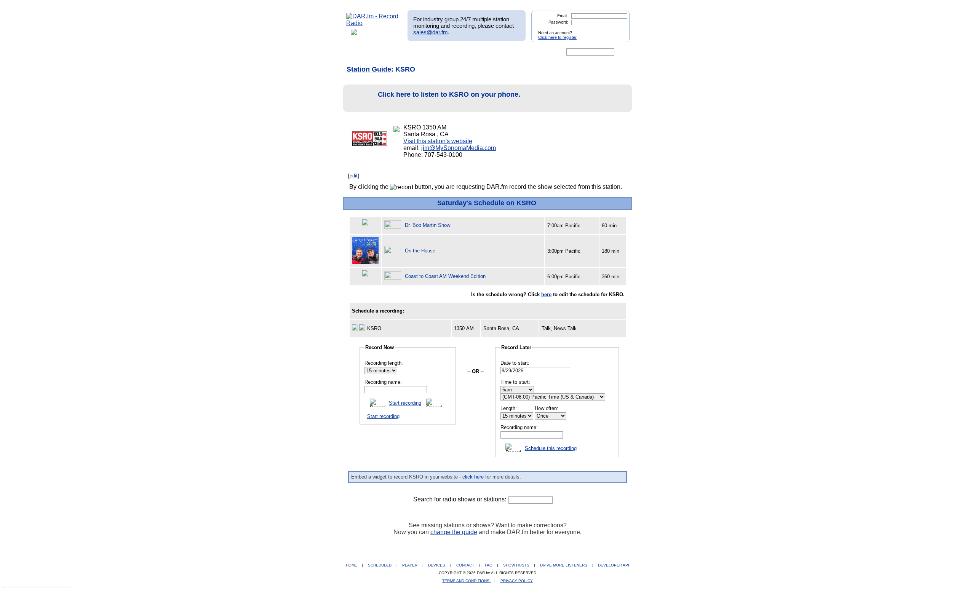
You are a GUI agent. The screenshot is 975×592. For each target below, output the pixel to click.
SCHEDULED (380, 565)
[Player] (433, 52)
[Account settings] (524, 52)
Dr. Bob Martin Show (427, 225)
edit (354, 176)
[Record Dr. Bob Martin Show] (393, 225)
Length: (508, 408)
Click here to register (557, 37)
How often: (546, 408)
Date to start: (514, 363)
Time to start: (515, 382)
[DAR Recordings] (396, 52)
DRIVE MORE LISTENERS (564, 565)
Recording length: (383, 363)
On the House (420, 251)
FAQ (489, 565)
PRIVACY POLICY (516, 581)
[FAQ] (494, 52)
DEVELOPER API (613, 565)
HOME (352, 565)
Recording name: (383, 382)
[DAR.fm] (372, 23)
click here (473, 477)
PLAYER (410, 565)
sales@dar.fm (430, 32)
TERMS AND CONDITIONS (466, 581)
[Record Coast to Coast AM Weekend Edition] (393, 276)
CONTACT (465, 565)
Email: (562, 15)
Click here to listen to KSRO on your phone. (449, 94)
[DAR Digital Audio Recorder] (359, 52)
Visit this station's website (437, 141)
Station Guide (369, 69)
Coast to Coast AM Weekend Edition (445, 276)
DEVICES (437, 565)
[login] (617, 29)
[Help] (465, 52)
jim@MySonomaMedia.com (458, 148)
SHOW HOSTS (517, 565)
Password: (558, 22)
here (546, 294)
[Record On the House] (393, 251)
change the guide (453, 532)
